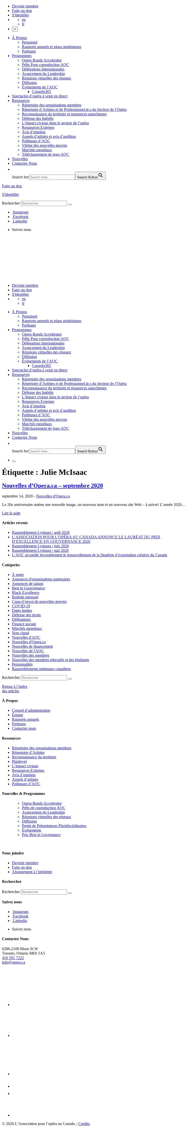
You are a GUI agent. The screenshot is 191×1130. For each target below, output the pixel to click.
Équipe (17, 715)
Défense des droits (26, 615)
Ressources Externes (38, 127)
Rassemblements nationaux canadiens (41, 669)
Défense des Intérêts (37, 118)
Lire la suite (11, 513)
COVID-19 (21, 606)
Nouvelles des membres (30, 655)
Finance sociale (24, 624)
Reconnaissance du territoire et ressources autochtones (64, 114)
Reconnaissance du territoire (34, 757)
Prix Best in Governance (41, 835)
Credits (84, 1124)
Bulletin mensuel (25, 597)
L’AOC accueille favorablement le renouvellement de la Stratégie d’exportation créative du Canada (89, 555)
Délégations (21, 619)
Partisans (29, 51)
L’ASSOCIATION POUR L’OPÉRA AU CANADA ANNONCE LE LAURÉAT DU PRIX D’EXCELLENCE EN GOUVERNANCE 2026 (86, 539)
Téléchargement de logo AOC (45, 154)
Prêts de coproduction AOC (43, 808)
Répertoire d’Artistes (28, 752)
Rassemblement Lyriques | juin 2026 (40, 546)
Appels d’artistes (25, 779)
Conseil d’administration (31, 710)
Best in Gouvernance (28, 588)
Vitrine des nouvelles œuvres (44, 145)
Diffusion (29, 82)
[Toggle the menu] (14, 461)
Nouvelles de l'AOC (28, 651)
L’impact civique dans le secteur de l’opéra (55, 123)
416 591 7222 (13, 958)
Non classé (20, 633)
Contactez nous (24, 728)
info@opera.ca (13, 962)
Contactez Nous (24, 163)
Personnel (29, 42)
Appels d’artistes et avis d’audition (49, 136)
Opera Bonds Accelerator (42, 60)
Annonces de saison (27, 583)
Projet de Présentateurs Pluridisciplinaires (54, 826)
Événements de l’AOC (40, 87)
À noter (18, 574)
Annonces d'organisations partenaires (41, 579)
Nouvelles (20, 159)
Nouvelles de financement (32, 646)
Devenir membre (25, 6)
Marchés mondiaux (37, 150)
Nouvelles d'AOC (26, 637)
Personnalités (22, 664)
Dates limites (22, 610)
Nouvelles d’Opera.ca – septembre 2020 (52, 485)
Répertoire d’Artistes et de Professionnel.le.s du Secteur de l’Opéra (74, 109)
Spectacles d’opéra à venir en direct (39, 96)
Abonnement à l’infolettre (32, 872)
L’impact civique (25, 766)
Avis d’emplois (34, 132)
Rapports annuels (25, 719)
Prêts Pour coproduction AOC (45, 65)
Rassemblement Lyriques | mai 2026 (40, 550)
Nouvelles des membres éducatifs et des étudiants (50, 660)
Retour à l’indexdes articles (14, 688)
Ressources (21, 100)
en (24, 19)
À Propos (19, 38)
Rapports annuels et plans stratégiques (51, 47)
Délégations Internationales (43, 69)
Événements (31, 830)
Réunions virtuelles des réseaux (46, 78)
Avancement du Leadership (43, 73)
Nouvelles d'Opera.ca (53, 496)
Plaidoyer (19, 761)
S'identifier (20, 15)
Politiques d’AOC (36, 141)
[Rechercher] (70, 204)
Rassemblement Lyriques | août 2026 (41, 532)
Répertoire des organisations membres (51, 105)
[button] (14, 169)
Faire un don (22, 10)
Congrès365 (41, 91)
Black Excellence (25, 592)
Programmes (22, 56)
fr (23, 24)
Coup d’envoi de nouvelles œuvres (39, 601)
